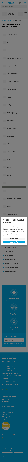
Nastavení (14, 239)
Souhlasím (14, 242)
